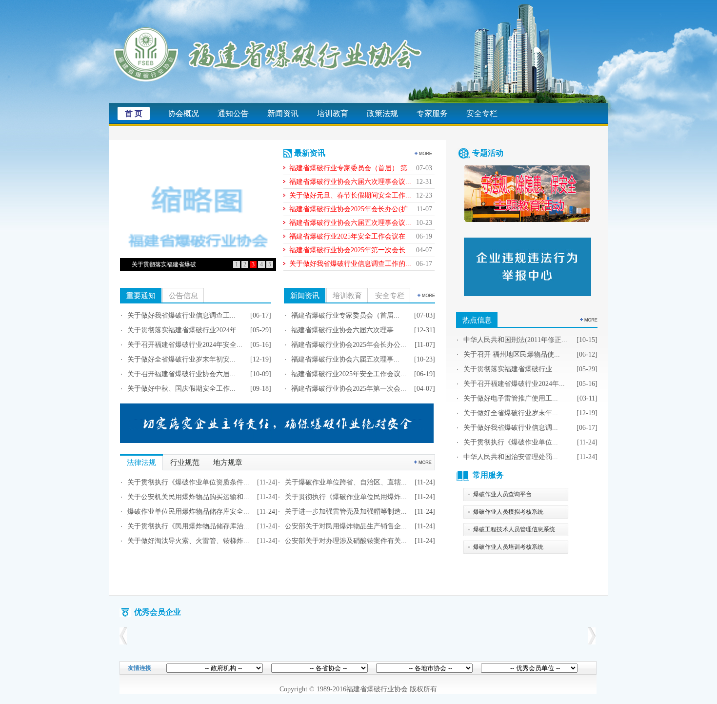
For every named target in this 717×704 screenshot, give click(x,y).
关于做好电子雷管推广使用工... (510, 398)
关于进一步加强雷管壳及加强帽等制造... (346, 511)
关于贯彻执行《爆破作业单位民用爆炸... (346, 497)
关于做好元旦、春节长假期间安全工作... (350, 195)
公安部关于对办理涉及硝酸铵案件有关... (346, 540)
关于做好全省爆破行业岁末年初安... (181, 359)
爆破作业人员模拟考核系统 (508, 511)
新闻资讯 (283, 113)
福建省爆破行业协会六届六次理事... (345, 330)
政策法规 (382, 113)
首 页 (133, 113)
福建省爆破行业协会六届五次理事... (345, 359)
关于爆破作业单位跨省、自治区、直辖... (346, 482)
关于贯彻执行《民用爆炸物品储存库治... (188, 526)
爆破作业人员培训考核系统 (508, 546)
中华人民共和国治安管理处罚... (510, 457)
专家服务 (432, 113)
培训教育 (332, 113)
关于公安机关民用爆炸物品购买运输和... (188, 497)
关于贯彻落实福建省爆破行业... (510, 369)
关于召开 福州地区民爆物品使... (511, 354)
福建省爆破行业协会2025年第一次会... (348, 388)
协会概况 (183, 113)
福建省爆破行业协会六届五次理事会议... (350, 222)
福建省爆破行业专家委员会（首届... (345, 315)
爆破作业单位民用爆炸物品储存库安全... (188, 511)
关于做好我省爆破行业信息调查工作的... (350, 263)
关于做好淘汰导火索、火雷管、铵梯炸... (188, 540)
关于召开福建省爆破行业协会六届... (181, 374)
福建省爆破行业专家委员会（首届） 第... (351, 168)
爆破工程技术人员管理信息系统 (514, 529)
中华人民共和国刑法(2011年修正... (515, 339)
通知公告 (233, 113)
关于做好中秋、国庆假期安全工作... (181, 388)
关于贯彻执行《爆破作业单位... (510, 442)
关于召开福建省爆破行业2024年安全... (184, 344)
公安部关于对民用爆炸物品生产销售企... (346, 526)
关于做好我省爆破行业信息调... (510, 427)
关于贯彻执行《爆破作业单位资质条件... (188, 482)
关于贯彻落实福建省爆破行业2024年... (184, 330)
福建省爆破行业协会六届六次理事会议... (350, 181)
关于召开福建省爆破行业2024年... (514, 383)
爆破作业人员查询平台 (502, 494)
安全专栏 (482, 113)
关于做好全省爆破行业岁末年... (510, 413)
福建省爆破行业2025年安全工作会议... (348, 374)
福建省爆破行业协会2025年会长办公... (348, 344)
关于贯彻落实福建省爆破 (164, 264)
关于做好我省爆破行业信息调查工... (181, 315)
